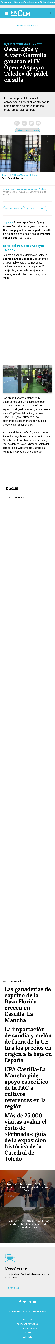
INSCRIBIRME (13, 1288)
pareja (9, 222)
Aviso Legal (27, 1320)
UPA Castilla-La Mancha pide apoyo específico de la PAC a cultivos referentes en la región (26, 1088)
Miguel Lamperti (14, 209)
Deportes (32, 25)
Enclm (42, 189)
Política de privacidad (27, 1324)
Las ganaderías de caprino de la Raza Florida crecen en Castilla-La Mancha (28, 1004)
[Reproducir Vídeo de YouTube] (28, 379)
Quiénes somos (27, 1333)
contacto (27, 1337)
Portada (21, 25)
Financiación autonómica (26, 2)
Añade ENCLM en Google (28, 130)
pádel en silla (37, 209)
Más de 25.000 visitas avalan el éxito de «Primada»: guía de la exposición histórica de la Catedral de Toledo (25, 1137)
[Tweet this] (31, 123)
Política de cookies (28, 1328)
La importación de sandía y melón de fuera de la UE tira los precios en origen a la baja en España (28, 1045)
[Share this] (24, 123)
